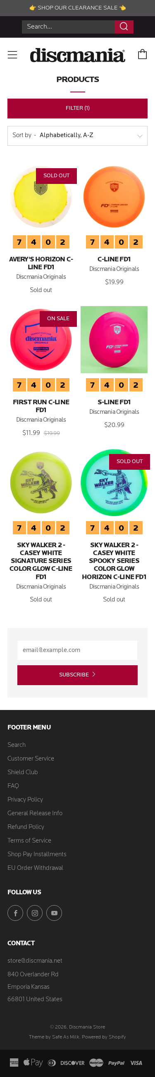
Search (16, 745)
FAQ (13, 786)
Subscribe (74, 675)
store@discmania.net (34, 961)
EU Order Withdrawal (35, 868)
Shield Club (22, 773)
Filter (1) (78, 108)
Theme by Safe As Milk (54, 1037)
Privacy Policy (25, 800)
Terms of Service (29, 841)
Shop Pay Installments (37, 855)
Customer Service (30, 759)
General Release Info (34, 814)
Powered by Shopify (104, 1037)
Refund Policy (25, 827)
